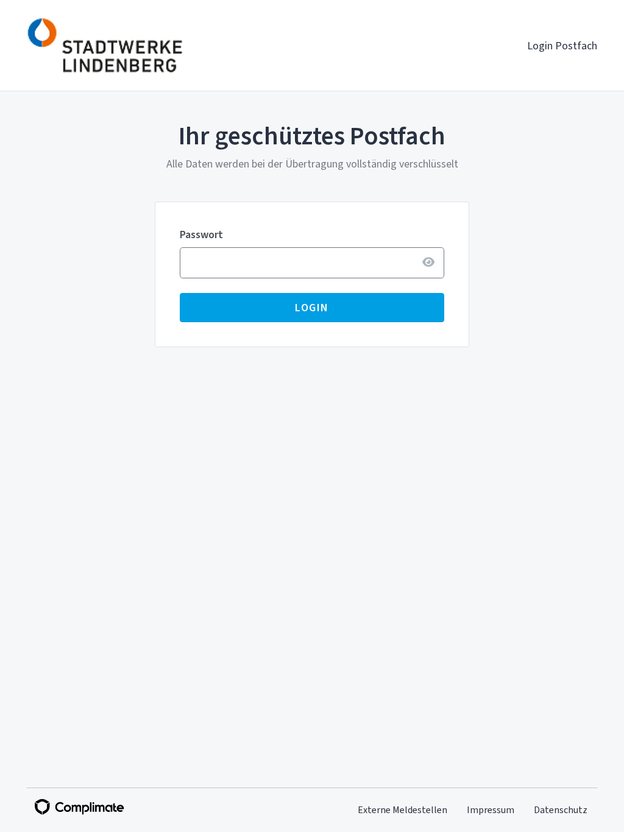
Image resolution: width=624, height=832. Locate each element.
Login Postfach (562, 45)
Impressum (490, 809)
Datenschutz (560, 809)
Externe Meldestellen (402, 809)
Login (312, 307)
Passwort (201, 234)
